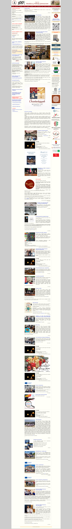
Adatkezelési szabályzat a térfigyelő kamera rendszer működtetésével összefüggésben (56, 19)
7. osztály (13, 36)
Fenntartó (49, 6)
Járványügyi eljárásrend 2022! (17, 102)
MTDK (35, 6)
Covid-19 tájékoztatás (53, 6)
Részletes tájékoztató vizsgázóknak (17, 51)
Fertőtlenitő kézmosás (15, 111)
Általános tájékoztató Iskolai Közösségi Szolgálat (16, 76)
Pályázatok (27, 6)
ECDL (42, 6)
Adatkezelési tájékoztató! (16, 104)
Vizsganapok (14, 52)
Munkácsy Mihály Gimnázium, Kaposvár (30, 2)
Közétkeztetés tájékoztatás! (16, 106)
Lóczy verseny (56, 52)
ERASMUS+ (31, 6)
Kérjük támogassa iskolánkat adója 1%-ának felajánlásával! (17, 55)
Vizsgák (25, 6)
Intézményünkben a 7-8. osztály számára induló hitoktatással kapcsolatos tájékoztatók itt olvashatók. (16, 93)
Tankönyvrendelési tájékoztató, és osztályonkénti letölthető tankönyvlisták (17, 44)
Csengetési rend (56, 54)
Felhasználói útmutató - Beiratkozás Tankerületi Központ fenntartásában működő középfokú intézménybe (16, 100)
